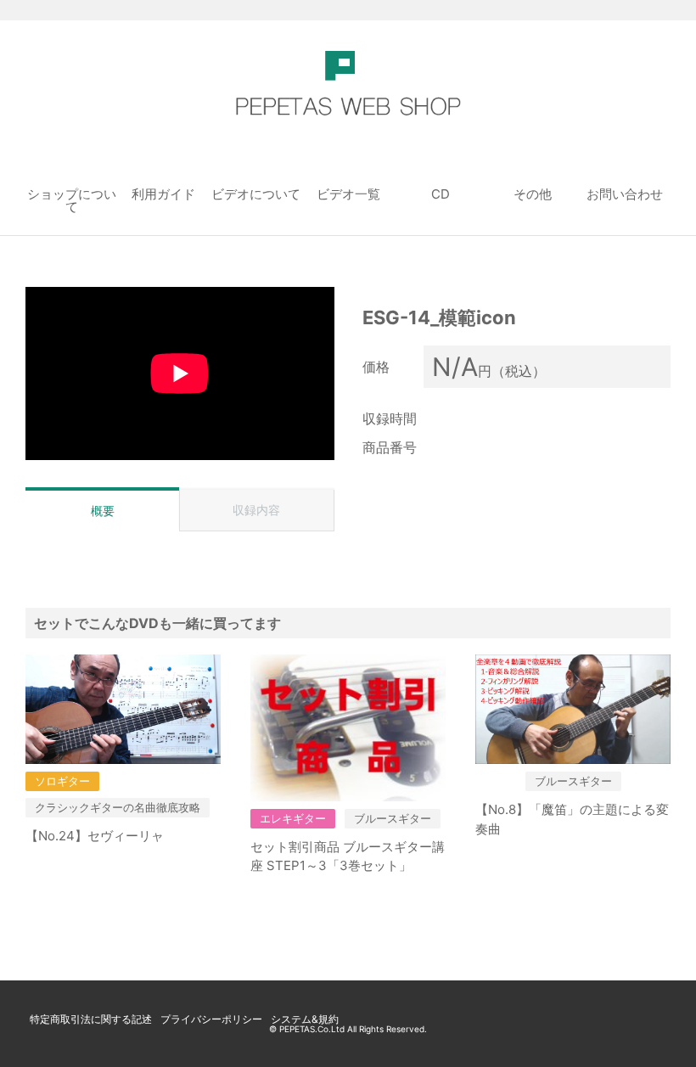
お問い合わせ (625, 194)
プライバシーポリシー (211, 1019)
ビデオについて (255, 194)
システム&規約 (305, 1019)
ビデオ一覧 (348, 194)
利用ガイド (163, 194)
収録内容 (256, 510)
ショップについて (71, 200)
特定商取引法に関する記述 (91, 1019)
